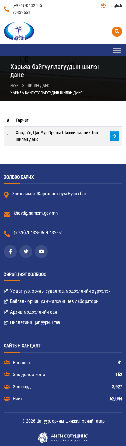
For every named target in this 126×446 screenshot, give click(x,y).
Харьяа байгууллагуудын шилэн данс (46, 93)
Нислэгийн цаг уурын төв (34, 322)
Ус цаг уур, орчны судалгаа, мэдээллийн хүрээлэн (60, 291)
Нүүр (14, 86)
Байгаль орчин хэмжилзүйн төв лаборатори (54, 301)
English (115, 5)
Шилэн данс (38, 86)
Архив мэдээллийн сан (33, 312)
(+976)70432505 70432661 (27, 9)
